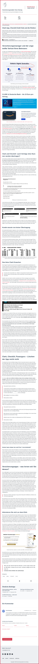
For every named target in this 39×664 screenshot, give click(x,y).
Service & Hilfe (21, 40)
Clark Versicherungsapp (26, 51)
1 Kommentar (30, 40)
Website (27, 625)
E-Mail (15, 625)
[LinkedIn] (31, 581)
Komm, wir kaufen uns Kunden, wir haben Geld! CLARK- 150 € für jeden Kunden (19, 121)
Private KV (25, 24)
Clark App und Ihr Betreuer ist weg (26, 589)
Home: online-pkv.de (5, 24)
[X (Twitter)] (19, 581)
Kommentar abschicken (7, 639)
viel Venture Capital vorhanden (29, 87)
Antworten (34, 610)
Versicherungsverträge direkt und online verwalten (13, 54)
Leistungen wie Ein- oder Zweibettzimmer (26, 280)
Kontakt (6, 658)
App (4, 576)
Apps (7, 576)
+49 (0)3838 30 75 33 (6, 650)
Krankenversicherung (19, 24)
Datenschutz (12, 658)
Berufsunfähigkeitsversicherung (8, 40)
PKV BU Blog (12, 24)
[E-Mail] (12, 654)
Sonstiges (25, 40)
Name (3, 625)
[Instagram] (7, 654)
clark (16, 576)
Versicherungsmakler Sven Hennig (12, 10)
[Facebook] (8, 581)
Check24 (10, 52)
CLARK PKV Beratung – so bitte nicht (9, 594)
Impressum (17, 658)
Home (3, 658)
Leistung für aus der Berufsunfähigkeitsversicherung (16, 133)
